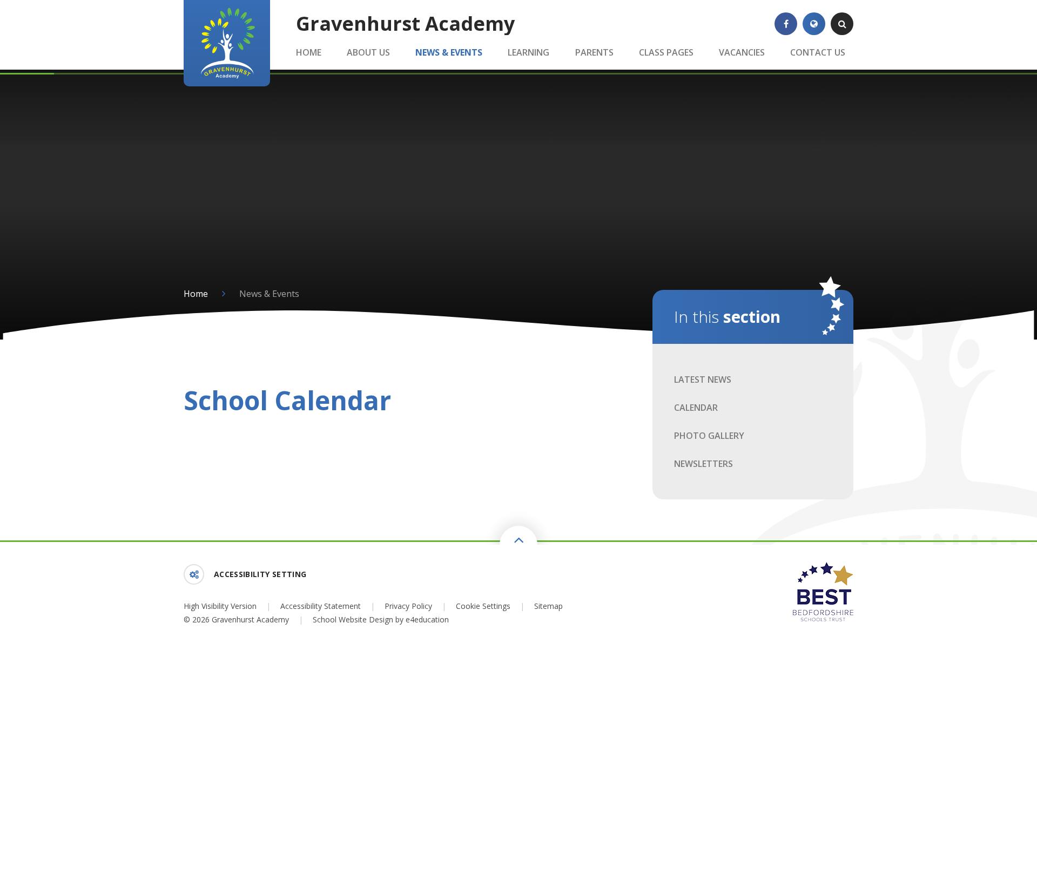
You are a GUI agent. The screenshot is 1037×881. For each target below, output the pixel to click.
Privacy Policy (408, 606)
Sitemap (548, 606)
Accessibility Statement (320, 606)
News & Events (269, 294)
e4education (427, 619)
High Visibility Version (220, 606)
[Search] (842, 23)
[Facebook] (786, 23)
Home (196, 294)
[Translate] (814, 23)
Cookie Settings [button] (483, 606)
